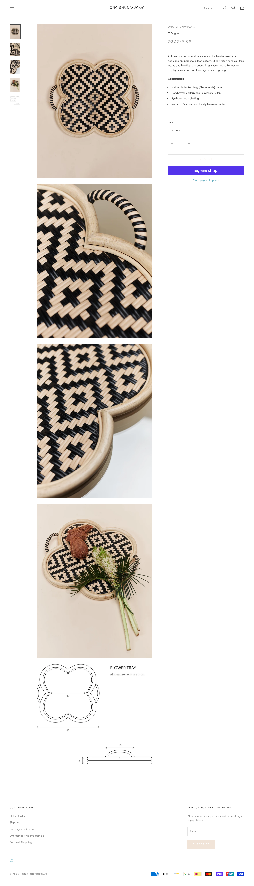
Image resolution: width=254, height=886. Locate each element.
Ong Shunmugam (181, 27)
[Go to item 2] (15, 49)
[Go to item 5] (15, 101)
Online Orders (18, 816)
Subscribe (201, 844)
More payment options (206, 180)
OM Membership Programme (27, 836)
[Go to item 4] (15, 85)
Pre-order (206, 159)
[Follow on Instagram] (11, 860)
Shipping (15, 822)
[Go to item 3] (15, 67)
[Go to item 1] (15, 31)
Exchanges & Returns (22, 829)
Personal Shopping (21, 842)
